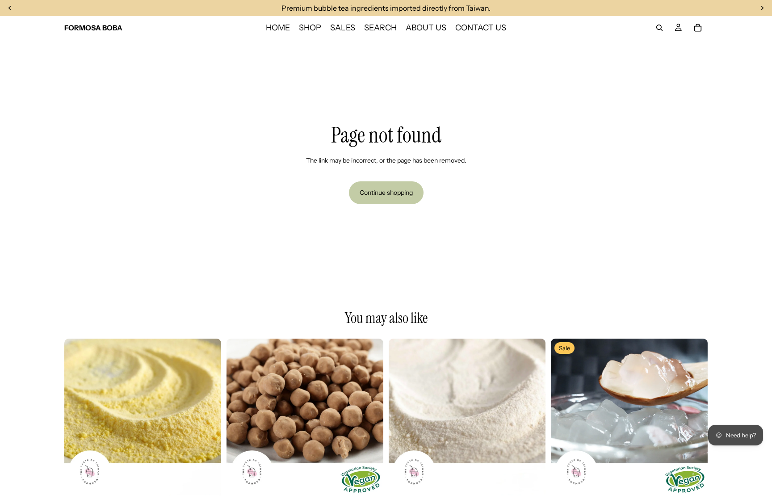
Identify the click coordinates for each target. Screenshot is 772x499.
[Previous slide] (77, 417)
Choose (214, 481)
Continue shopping (386, 193)
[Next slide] (207, 417)
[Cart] (698, 28)
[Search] (659, 28)
